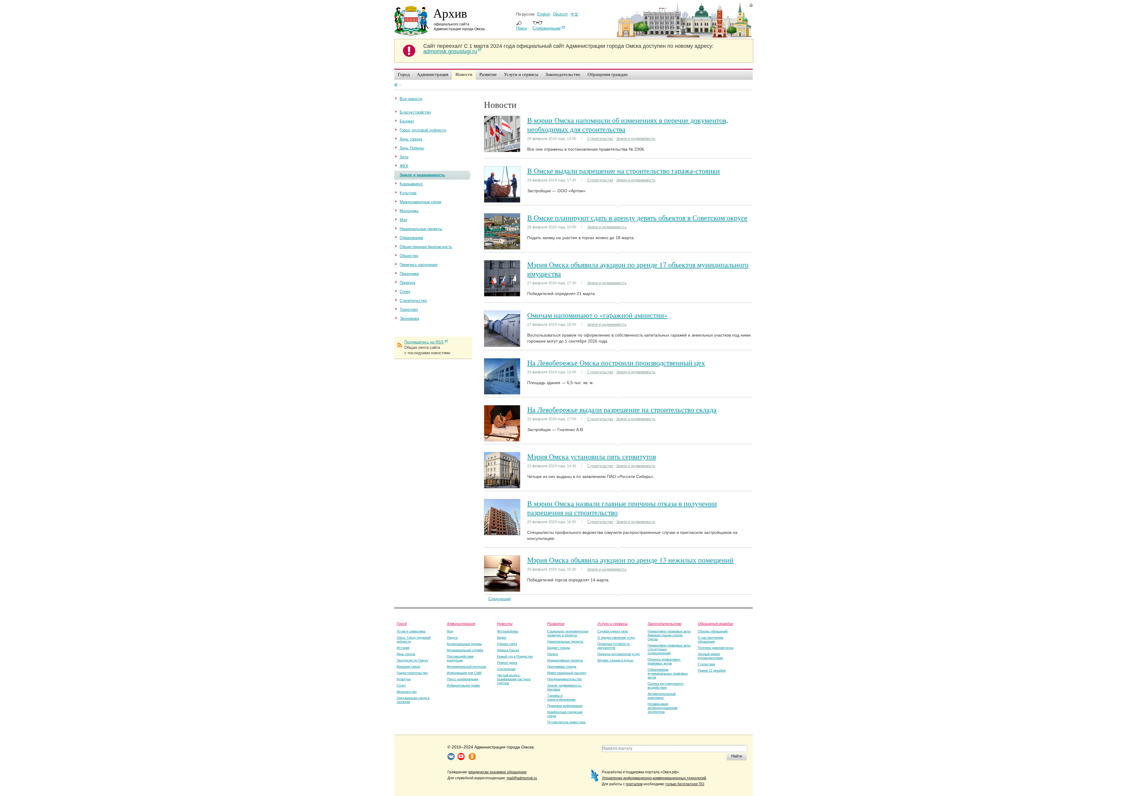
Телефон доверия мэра (715, 648)
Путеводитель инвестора (566, 722)
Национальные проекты (565, 641)
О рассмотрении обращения (710, 639)
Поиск (521, 28)
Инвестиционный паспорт (566, 673)
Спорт (401, 685)
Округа (452, 637)
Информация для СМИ (464, 673)
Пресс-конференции (462, 679)
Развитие (556, 623)
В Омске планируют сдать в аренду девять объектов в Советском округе (637, 217)
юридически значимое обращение (497, 772)
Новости (505, 623)
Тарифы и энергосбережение (561, 697)
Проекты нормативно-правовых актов (664, 661)
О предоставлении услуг (616, 637)
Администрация (461, 623)
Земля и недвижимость (635, 139)
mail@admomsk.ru (522, 778)
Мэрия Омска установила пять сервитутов (591, 456)
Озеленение (506, 669)
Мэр (450, 631)
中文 (574, 14)
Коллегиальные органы (464, 644)
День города (406, 654)
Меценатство (407, 691)
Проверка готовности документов (613, 646)
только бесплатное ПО (684, 784)
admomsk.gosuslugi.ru (450, 51)
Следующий (499, 599)
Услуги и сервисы (612, 623)
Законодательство (665, 623)
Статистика (706, 664)
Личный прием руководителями (710, 656)
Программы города (561, 666)
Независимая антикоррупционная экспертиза (662, 708)
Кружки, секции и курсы (615, 660)
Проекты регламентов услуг (618, 654)
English (543, 14)
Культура (403, 679)
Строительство (600, 139)
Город (402, 623)
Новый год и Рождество (515, 656)
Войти (751, 5)
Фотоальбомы (507, 631)
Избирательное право (463, 685)
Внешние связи (408, 666)
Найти (736, 756)
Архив (450, 12)
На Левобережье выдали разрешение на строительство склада (622, 409)
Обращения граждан (715, 623)
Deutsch (560, 14)
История (403, 648)
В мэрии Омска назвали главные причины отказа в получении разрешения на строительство (622, 508)
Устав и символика (411, 631)
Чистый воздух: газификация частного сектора (514, 679)
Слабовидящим (547, 28)
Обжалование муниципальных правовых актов (668, 673)
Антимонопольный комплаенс (662, 695)
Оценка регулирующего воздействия (665, 685)
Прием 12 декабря (712, 670)
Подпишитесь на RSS (424, 342)
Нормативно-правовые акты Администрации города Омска (669, 635)
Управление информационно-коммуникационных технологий (654, 778)
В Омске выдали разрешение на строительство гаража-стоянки (623, 170)
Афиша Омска (508, 650)
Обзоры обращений (713, 631)
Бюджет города (558, 648)
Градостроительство (412, 673)
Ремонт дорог (507, 662)
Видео (501, 637)
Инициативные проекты (565, 660)
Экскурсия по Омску (412, 660)
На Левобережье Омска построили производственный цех (616, 362)
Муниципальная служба (465, 650)
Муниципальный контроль (466, 666)
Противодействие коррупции (460, 658)
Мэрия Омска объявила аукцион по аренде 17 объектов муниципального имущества (638, 269)
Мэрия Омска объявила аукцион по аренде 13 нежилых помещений (630, 560)
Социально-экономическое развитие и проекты (567, 633)
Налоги (552, 654)
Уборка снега (507, 644)
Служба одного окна (612, 631)
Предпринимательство (564, 679)
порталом (634, 784)
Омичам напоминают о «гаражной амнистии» (597, 315)
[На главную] (396, 84)
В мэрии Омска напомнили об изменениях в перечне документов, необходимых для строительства (627, 124)
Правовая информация (564, 706)
